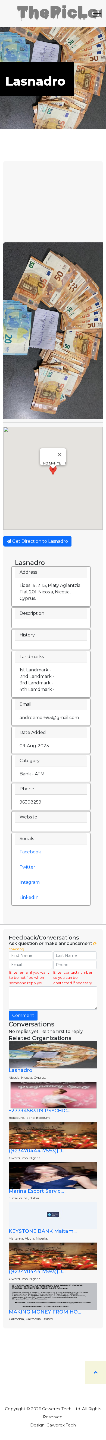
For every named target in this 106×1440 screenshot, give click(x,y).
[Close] (59, 454)
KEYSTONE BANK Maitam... (43, 1231)
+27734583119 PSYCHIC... (39, 1111)
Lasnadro (20, 1070)
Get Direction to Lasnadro (39, 541)
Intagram (30, 882)
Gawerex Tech (61, 1425)
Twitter (27, 867)
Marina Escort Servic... (36, 1191)
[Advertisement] (53, 202)
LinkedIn (29, 897)
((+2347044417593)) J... (37, 1151)
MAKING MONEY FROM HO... (45, 1312)
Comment (23, 1015)
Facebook (30, 851)
